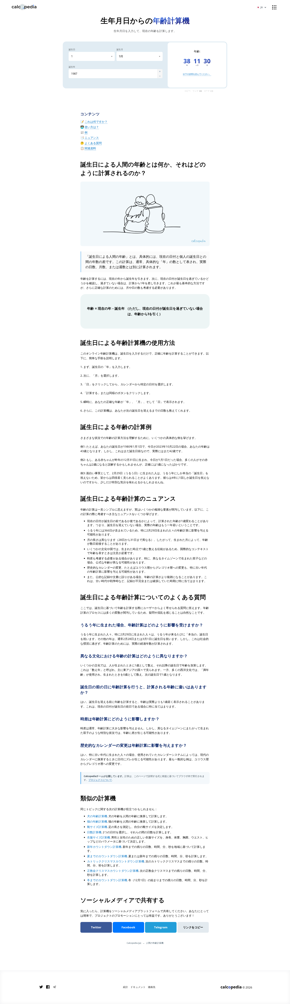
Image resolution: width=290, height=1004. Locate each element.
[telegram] (54, 987)
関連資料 (90, 148)
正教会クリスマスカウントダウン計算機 (112, 871)
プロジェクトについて (100, 779)
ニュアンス (92, 138)
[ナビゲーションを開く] (274, 7)
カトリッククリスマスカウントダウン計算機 (115, 861)
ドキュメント (138, 987)
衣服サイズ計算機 (98, 837)
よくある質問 (93, 143)
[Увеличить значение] (159, 71)
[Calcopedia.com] (28, 7)
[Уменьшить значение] (159, 76)
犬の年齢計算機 (97, 816)
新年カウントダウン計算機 (104, 847)
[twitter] (41, 987)
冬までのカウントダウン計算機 (107, 880)
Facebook (128, 927)
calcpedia (231, 987)
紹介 (125, 987)
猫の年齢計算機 (97, 821)
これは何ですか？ (96, 122)
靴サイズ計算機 (97, 827)
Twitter (96, 927)
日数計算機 (94, 832)
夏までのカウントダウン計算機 (107, 856)
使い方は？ (92, 127)
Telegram (160, 927)
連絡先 (151, 987)
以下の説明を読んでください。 (197, 74)
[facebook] (47, 987)
